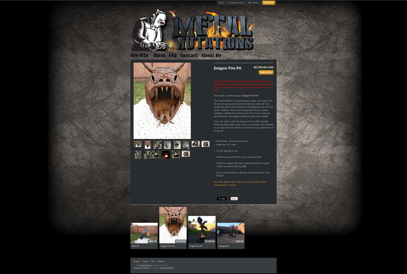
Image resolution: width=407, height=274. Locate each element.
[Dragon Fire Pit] (173, 101)
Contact (189, 55)
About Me (211, 55)
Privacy (136, 261)
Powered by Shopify (141, 268)
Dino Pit (135, 246)
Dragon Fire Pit (168, 246)
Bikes (160, 55)
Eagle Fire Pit (196, 246)
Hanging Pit (224, 246)
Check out (268, 3)
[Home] (194, 50)
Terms (145, 261)
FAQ (173, 55)
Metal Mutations (146, 265)
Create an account (236, 3)
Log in (221, 3)
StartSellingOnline (167, 268)
